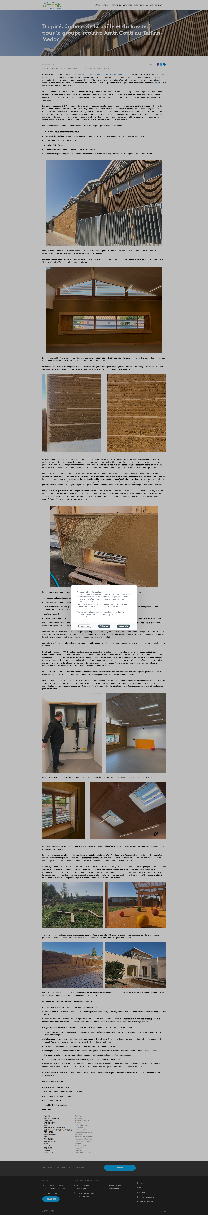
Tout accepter (123, 626)
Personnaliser (85, 626)
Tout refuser (104, 626)
